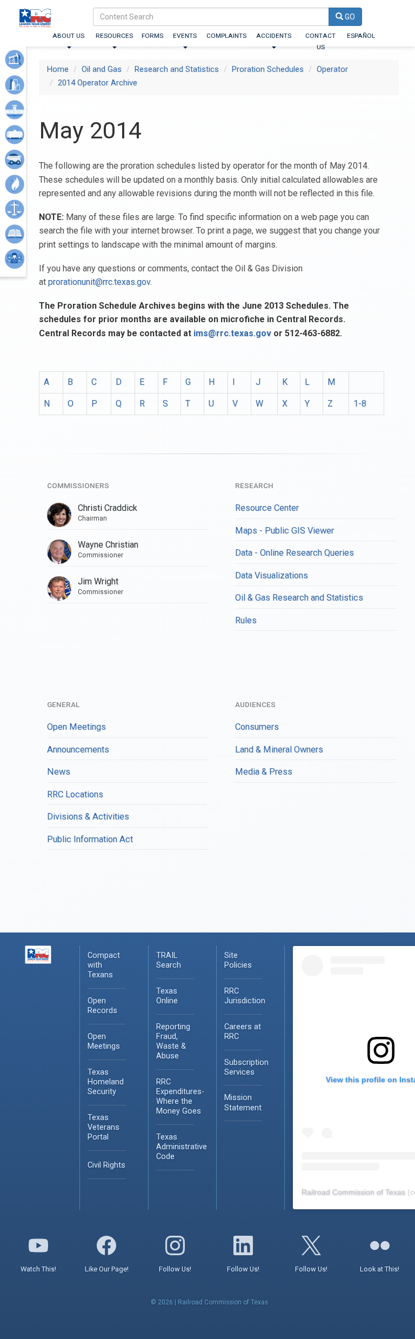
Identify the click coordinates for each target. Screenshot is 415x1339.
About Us (68, 35)
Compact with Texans (104, 965)
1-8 (359, 403)
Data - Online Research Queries (294, 553)
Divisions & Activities (88, 816)
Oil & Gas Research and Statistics (299, 597)
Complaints (226, 35)
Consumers (257, 727)
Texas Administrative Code (181, 1147)
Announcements (78, 749)
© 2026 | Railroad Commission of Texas (209, 1302)
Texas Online (167, 996)
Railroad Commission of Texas (353, 1192)
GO (349, 16)
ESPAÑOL (361, 35)
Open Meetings (76, 727)
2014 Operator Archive (97, 83)
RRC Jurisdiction (244, 996)
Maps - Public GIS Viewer (284, 530)
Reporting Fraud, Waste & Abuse (173, 1041)
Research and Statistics (177, 69)
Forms (152, 35)
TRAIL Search (168, 960)
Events (185, 35)
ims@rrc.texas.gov (232, 333)
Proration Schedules (268, 69)
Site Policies (238, 960)
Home (58, 69)
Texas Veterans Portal (103, 1127)
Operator (332, 69)
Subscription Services (246, 1067)
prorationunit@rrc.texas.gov (99, 282)
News (58, 772)
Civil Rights (106, 1165)
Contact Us (320, 41)
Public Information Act (90, 839)
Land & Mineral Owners (279, 749)
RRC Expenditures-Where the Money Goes (180, 1096)
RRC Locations (75, 794)
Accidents (273, 35)
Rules (246, 620)
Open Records (102, 1005)
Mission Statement (243, 1102)
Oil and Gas (102, 69)
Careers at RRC (242, 1031)
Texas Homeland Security (106, 1082)
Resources (114, 35)
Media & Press (263, 772)
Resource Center (267, 508)
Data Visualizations (271, 575)
